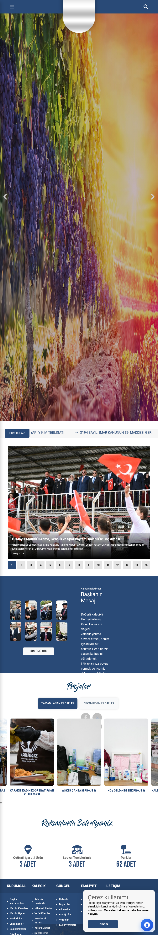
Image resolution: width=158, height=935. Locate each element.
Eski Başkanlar (18, 928)
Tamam (103, 924)
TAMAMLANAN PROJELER (57, 703)
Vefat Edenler (42, 913)
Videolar (64, 919)
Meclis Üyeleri (18, 913)
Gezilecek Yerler (40, 920)
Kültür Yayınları (67, 924)
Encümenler (17, 923)
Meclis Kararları (19, 908)
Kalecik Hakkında (39, 901)
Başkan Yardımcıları (17, 901)
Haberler (64, 899)
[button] (12, 565)
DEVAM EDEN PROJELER (98, 703)
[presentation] (5, 196)
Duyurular (64, 904)
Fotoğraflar (65, 914)
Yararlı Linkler (42, 927)
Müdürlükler (17, 918)
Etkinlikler (64, 909)
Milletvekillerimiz (43, 908)
